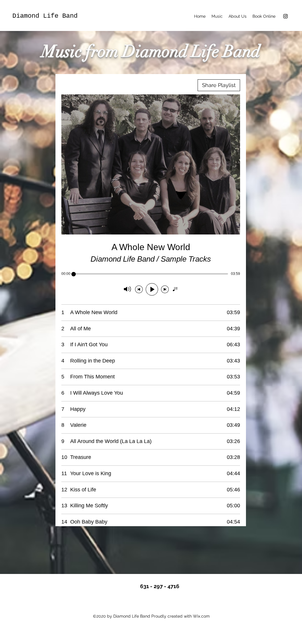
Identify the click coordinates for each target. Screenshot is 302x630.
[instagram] (285, 16)
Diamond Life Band (45, 16)
